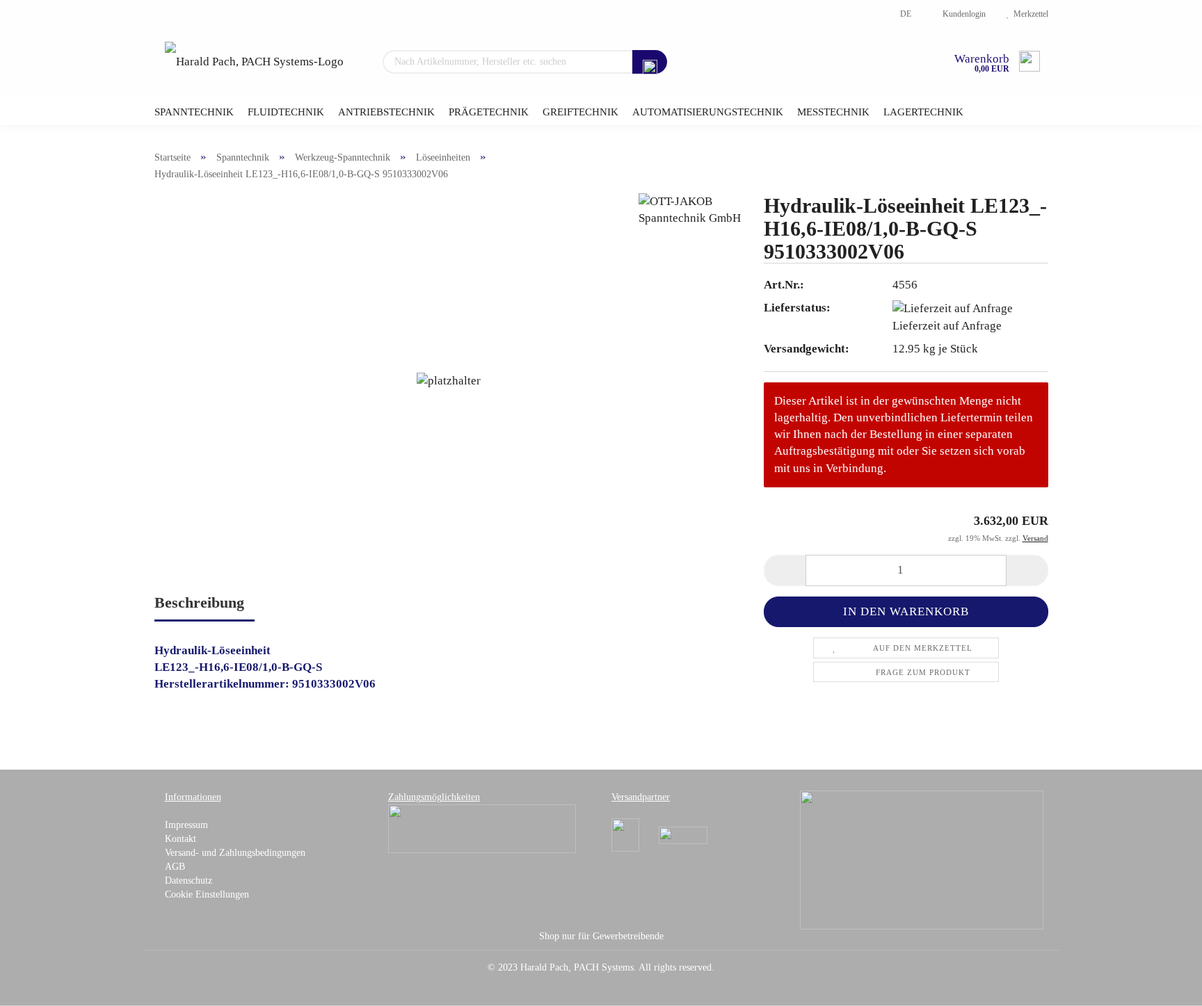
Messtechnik (833, 111)
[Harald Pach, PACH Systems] (254, 62)
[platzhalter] (449, 380)
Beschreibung (199, 602)
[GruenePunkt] (921, 859)
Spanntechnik (194, 111)
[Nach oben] (1164, 985)
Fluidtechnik (286, 111)
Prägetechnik (489, 111)
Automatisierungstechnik (707, 111)
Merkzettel (1028, 14)
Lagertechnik (923, 111)
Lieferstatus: (797, 307)
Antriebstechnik (386, 111)
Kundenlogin (962, 14)
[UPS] (625, 834)
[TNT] (683, 834)
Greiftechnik (580, 111)
